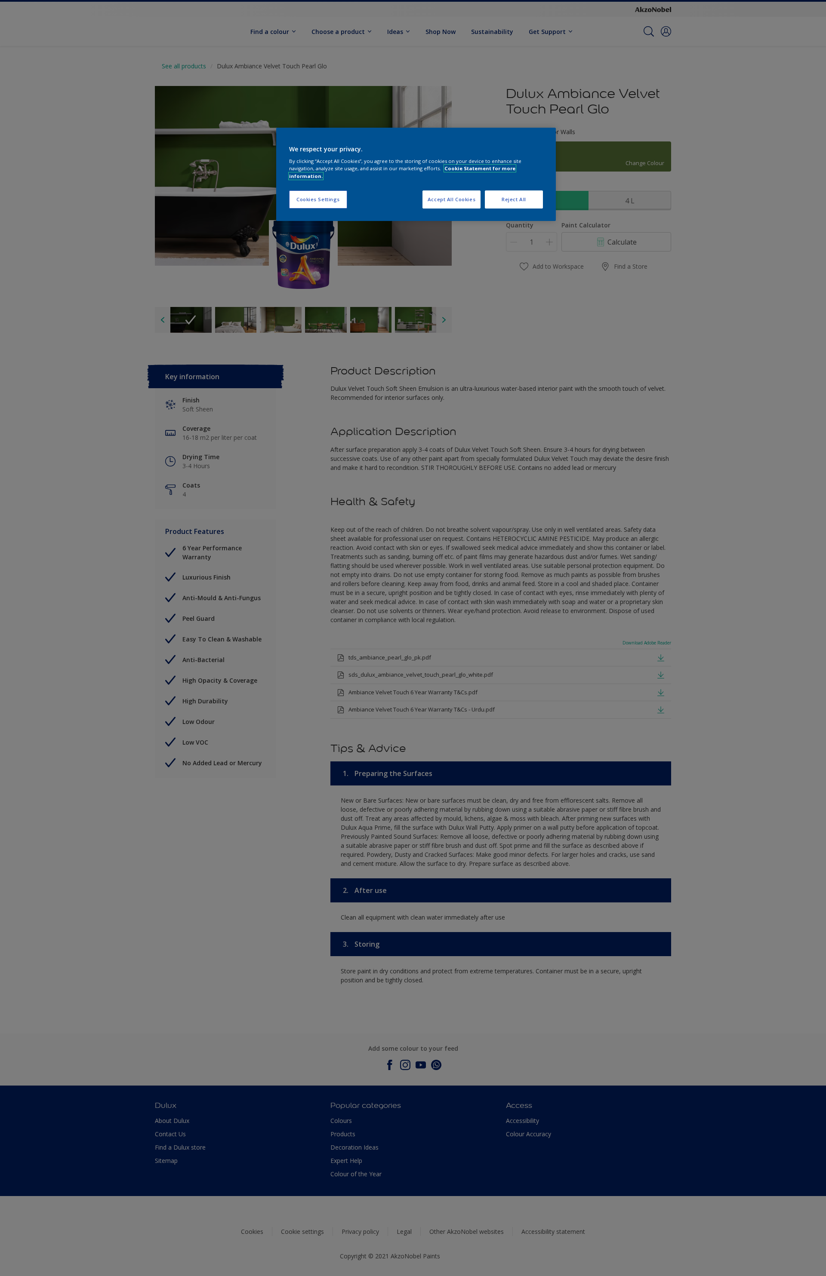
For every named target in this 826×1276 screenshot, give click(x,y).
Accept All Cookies (451, 199)
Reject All (514, 199)
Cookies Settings (318, 199)
